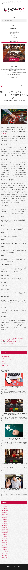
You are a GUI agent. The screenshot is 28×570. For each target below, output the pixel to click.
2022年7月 (4, 538)
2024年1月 (4, 508)
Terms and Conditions (13, 85)
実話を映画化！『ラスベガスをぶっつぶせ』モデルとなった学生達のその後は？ (14, 489)
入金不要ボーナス (6, 133)
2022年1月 (4, 549)
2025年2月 (4, 506)
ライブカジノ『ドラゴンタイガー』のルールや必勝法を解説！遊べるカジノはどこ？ (14, 414)
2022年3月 (4, 546)
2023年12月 (5, 510)
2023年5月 (4, 519)
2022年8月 (4, 536)
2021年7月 (4, 557)
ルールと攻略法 (13, 37)
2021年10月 (5, 551)
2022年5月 (4, 542)
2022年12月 (5, 529)
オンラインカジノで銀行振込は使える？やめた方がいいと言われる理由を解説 (14, 387)
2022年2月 (4, 547)
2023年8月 (4, 516)
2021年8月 (4, 555)
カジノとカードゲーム (14, 32)
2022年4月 (4, 544)
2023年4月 (4, 521)
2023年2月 (4, 525)
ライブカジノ (14, 35)
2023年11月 (5, 512)
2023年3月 (4, 523)
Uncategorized (13, 28)
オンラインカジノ (14, 30)
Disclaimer (4, 85)
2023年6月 (4, 517)
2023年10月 (5, 514)
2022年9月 (4, 534)
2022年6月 (4, 540)
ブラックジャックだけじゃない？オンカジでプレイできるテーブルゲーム (14, 464)
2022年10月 (5, 532)
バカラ (7, 324)
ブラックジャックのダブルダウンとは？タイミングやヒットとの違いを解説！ (14, 439)
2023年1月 (4, 527)
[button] (25, 435)
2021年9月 (4, 553)
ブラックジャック (14, 33)
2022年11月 (5, 531)
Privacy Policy (21, 85)
